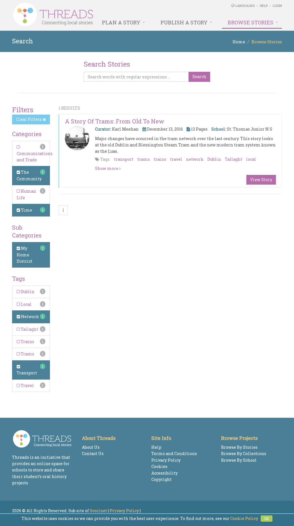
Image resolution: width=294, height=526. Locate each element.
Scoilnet (98, 510)
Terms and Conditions (174, 453)
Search (199, 76)
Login (277, 5)
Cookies (159, 466)
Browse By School (239, 460)
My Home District (24, 254)
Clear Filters (29, 119)
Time (26, 210)
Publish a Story (184, 22)
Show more (107, 168)
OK (266, 518)
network (195, 159)
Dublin (27, 291)
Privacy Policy (166, 460)
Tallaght (29, 329)
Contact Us (93, 453)
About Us (91, 447)
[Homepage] (95, 14)
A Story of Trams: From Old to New (114, 121)
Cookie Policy (244, 518)
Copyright (161, 479)
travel (176, 159)
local (251, 159)
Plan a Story (121, 22)
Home (239, 42)
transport (124, 159)
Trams (27, 354)
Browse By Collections (243, 453)
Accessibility (164, 473)
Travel (27, 385)
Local (26, 304)
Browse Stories (250, 22)
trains (160, 159)
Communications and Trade (35, 157)
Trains (27, 341)
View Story (261, 179)
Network (29, 316)
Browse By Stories (239, 447)
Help (264, 5)
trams (143, 159)
